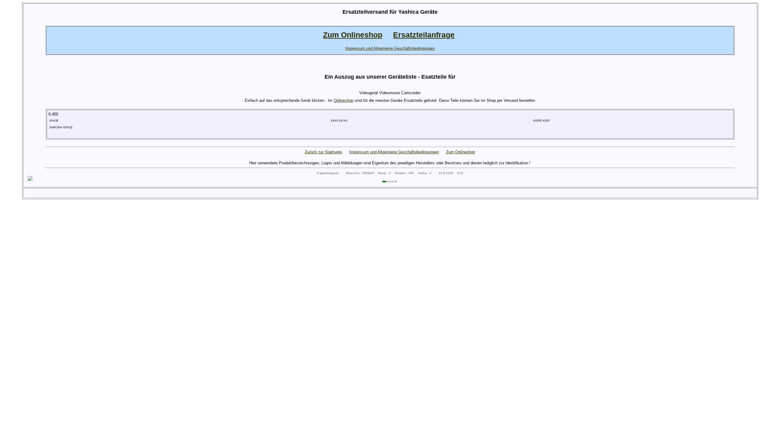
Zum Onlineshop (460, 152)
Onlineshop (343, 100)
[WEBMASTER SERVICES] (390, 181)
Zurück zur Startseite (323, 152)
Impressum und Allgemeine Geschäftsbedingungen (394, 152)
